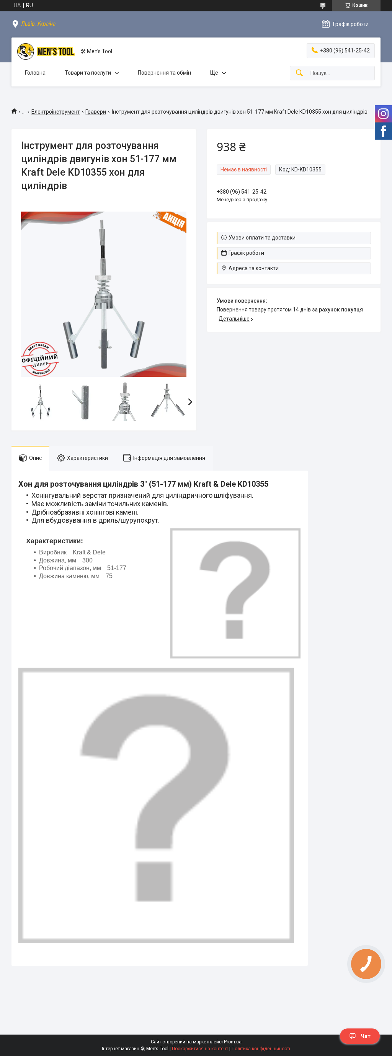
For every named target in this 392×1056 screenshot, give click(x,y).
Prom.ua (233, 1042)
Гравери (95, 112)
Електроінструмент (55, 112)
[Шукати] (299, 73)
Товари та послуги (88, 73)
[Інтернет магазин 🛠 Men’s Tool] (46, 51)
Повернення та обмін (164, 73)
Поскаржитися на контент (200, 1048)
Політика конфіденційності (261, 1048)
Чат (366, 1036)
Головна (35, 73)
